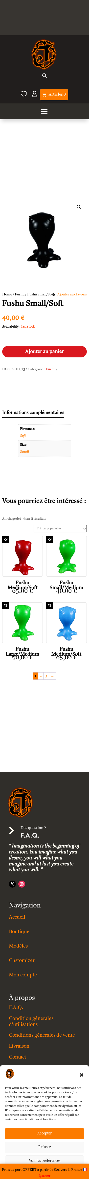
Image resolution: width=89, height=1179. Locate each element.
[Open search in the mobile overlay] (44, 75)
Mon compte (23, 975)
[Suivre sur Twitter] (12, 884)
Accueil (17, 917)
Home (7, 294)
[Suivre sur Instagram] (21, 884)
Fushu (19, 294)
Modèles (18, 946)
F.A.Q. (16, 1007)
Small (24, 451)
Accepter (44, 1133)
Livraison (19, 1046)
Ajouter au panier (44, 351)
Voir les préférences (44, 1161)
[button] (81, 1074)
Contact (17, 1057)
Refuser (44, 1147)
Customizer (22, 960)
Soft (23, 436)
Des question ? (33, 828)
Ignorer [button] (44, 1176)
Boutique (19, 931)
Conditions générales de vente (42, 1035)
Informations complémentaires (33, 412)
